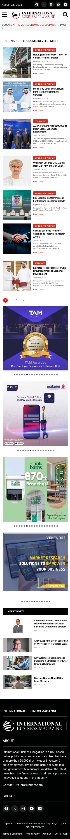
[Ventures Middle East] (35, 562)
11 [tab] (39, 374)
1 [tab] (14, 374)
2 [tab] (17, 374)
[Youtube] (58, 4)
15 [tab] (49, 374)
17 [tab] (54, 374)
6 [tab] (27, 374)
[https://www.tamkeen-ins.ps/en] (35, 413)
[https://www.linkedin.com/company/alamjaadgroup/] (35, 489)
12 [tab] (42, 374)
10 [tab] (37, 374)
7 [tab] (29, 374)
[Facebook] (36, 4)
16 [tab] (52, 374)
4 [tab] (22, 374)
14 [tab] (47, 374)
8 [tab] (32, 374)
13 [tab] (44, 374)
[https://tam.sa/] (35, 338)
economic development (42, 24)
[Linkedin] (65, 4)
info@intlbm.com (31, 785)
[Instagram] (51, 4)
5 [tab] (24, 374)
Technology (40, 121)
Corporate (40, 263)
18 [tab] (57, 374)
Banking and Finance (45, 50)
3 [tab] (19, 374)
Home (20, 24)
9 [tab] (34, 374)
